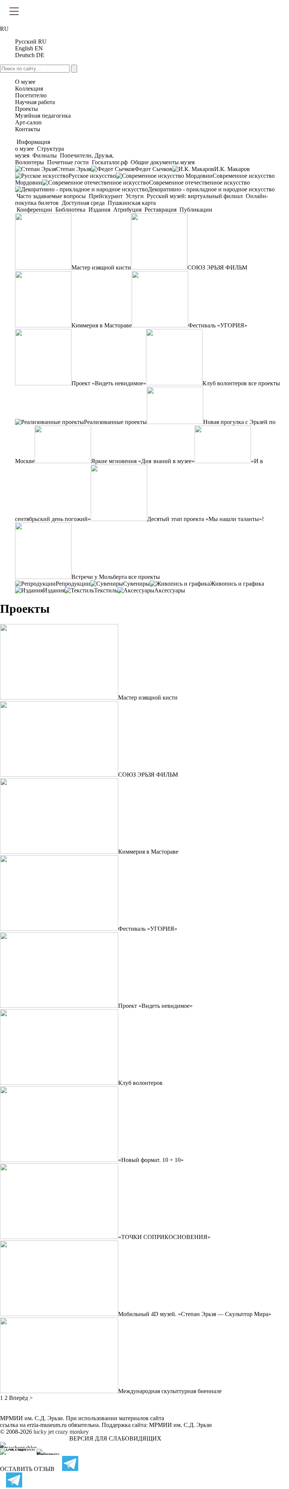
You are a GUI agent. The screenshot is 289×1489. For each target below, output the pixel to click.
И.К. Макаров (232, 169)
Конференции (34, 209)
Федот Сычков (153, 169)
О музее (25, 82)
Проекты (26, 109)
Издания (99, 209)
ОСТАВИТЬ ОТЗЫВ (27, 1469)
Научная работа (35, 102)
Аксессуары (169, 590)
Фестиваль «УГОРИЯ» (217, 325)
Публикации (195, 209)
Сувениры (136, 583)
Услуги (134, 196)
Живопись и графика (237, 583)
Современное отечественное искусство (199, 182)
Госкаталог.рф (109, 162)
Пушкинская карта (131, 203)
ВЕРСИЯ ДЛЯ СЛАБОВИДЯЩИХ (115, 1438)
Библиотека (70, 209)
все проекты (264, 383)
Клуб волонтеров (224, 383)
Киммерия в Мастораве (101, 325)
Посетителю (31, 95)
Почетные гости (68, 162)
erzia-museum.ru (47, 1425)
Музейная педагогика (43, 115)
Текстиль (105, 590)
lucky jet (43, 1431)
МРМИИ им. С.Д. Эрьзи (180, 1425)
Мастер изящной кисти (101, 267)
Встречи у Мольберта (99, 577)
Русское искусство (92, 176)
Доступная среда (83, 203)
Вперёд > (21, 1398)
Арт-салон (28, 122)
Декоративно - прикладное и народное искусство (211, 189)
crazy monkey (72, 1431)
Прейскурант (105, 196)
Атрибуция (127, 209)
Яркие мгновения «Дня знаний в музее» (143, 461)
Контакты (27, 129)
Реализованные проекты (115, 422)
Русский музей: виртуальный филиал (194, 196)
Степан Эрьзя (73, 169)
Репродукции (73, 583)
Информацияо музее (32, 145)
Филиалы (44, 155)
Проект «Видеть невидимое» (108, 383)
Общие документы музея (162, 162)
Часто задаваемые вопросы (51, 196)
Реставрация (160, 209)
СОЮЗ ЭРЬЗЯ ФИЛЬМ (217, 267)
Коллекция (29, 88)
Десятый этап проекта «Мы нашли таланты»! (205, 519)
